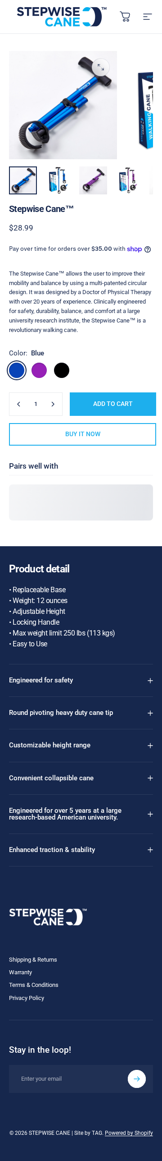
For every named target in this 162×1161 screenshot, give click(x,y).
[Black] (61, 370)
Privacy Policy (26, 998)
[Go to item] (23, 180)
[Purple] (39, 370)
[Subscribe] (137, 1079)
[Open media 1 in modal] (101, 67)
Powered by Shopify (129, 1133)
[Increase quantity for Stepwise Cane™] (52, 404)
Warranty (20, 972)
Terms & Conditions (33, 984)
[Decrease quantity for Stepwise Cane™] (18, 404)
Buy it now (82, 434)
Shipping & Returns (33, 959)
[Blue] (16, 370)
